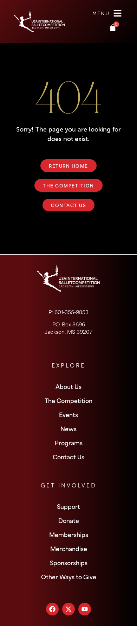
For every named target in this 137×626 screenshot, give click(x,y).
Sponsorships (68, 562)
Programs (69, 442)
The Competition (68, 400)
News (68, 428)
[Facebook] (52, 609)
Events (68, 414)
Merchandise (68, 548)
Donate (68, 520)
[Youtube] (84, 609)
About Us (68, 386)
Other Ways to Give (68, 576)
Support (68, 506)
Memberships (68, 534)
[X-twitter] (68, 609)
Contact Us (68, 456)
